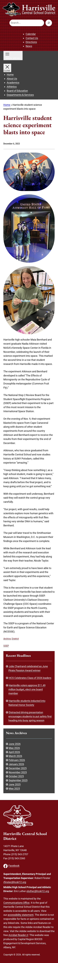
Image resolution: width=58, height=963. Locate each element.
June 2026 (15, 743)
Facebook (13, 865)
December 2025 (18, 768)
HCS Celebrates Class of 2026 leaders (30, 677)
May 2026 (14, 747)
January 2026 (16, 764)
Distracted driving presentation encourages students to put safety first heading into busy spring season (30, 716)
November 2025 (18, 772)
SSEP (6, 645)
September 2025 (18, 780)
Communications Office (16, 902)
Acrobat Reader (17, 935)
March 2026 (15, 756)
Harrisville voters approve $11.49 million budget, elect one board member (26, 689)
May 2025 (14, 788)
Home (6, 104)
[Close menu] (7, 68)
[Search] (48, 23)
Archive (7, 638)
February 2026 (17, 760)
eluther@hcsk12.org (37, 891)
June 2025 (15, 784)
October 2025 (16, 776)
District (15, 638)
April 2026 (14, 752)
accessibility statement (21, 914)
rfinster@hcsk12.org (14, 882)
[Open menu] (13, 55)
